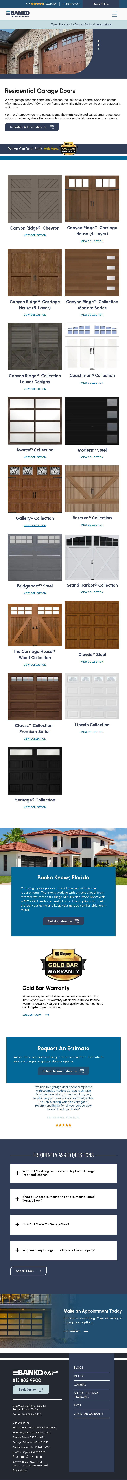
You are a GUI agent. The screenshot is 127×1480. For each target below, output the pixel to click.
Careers (80, 1384)
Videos (79, 1376)
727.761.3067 (33, 1414)
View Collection (35, 235)
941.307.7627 (43, 1432)
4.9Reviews (41, 4)
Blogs (78, 1367)
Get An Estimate (60, 921)
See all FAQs (25, 1271)
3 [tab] (98, 48)
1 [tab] (98, 41)
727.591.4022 (37, 1437)
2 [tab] (98, 44)
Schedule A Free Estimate (28, 127)
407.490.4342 (40, 1442)
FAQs (77, 1405)
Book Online (27, 1389)
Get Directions (21, 1422)
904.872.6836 (42, 1447)
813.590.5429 (49, 1427)
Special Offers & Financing (86, 1395)
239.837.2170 (38, 1452)
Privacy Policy (20, 1470)
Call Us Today (32, 1014)
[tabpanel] (46, 58)
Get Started (72, 1331)
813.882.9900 (71, 4)
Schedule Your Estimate (60, 1071)
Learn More (79, 24)
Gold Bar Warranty (88, 1414)
